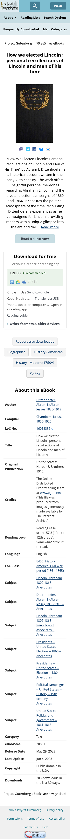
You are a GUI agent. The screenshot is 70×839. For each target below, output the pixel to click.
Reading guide (17, 315)
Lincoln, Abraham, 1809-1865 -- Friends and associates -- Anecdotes (49, 625)
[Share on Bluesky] (41, 149)
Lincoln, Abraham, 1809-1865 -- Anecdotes (49, 582)
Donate (58, 5)
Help (45, 827)
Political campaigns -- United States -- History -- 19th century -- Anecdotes (50, 694)
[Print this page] (48, 149)
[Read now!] (34, 142)
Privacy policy (54, 810)
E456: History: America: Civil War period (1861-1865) (50, 566)
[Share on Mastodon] (21, 149)
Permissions (15, 818)
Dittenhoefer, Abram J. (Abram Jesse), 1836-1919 (48, 404)
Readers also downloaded (35, 341)
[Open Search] (35, 6)
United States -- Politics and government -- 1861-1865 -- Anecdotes (47, 720)
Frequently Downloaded (21, 29)
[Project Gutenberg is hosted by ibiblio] (35, 836)
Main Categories (55, 29)
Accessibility (57, 818)
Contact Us (31, 827)
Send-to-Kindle (38, 292)
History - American (48, 352)
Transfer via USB (47, 298)
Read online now (35, 238)
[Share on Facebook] (34, 149)
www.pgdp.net (50, 493)
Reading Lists (30, 17)
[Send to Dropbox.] (12, 281)
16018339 (43, 428)
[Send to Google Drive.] (18, 281)
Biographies (16, 352)
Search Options (55, 17)
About (10, 17)
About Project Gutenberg (25, 810)
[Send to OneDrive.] (24, 281)
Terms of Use (35, 818)
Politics (35, 373)
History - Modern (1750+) (35, 362)
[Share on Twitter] (28, 149)
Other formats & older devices (35, 323)
